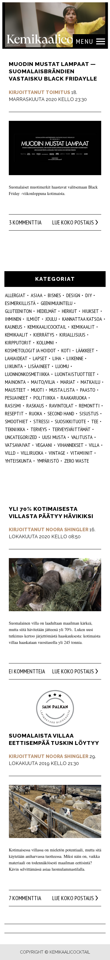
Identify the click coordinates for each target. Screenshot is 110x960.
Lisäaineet (39, 366)
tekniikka (15, 429)
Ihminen (13, 319)
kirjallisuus (72, 334)
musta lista (62, 389)
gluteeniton (18, 311)
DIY (88, 295)
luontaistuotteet (75, 374)
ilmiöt (33, 319)
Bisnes (54, 295)
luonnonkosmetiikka (27, 374)
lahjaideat (16, 358)
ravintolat (61, 405)
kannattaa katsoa (82, 319)
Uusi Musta (54, 437)
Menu (84, 41)
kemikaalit (83, 326)
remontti (89, 405)
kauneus (13, 326)
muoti (37, 389)
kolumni (45, 342)
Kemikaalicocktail (47, 326)
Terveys (39, 429)
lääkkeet (85, 350)
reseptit (14, 413)
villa (94, 445)
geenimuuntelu (56, 303)
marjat (67, 382)
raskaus (35, 405)
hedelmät (47, 311)
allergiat (15, 295)
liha (57, 358)
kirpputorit (18, 342)
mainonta (15, 382)
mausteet (15, 389)
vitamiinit (81, 452)
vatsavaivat (18, 445)
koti (66, 350)
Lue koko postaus (73, 222)
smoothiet (16, 421)
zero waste (76, 460)
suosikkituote (70, 421)
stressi (41, 421)
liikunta (14, 366)
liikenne (75, 358)
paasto (87, 389)
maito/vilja (43, 382)
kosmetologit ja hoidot (30, 350)
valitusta (82, 437)
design (73, 295)
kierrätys (43, 334)
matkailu (90, 382)
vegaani (44, 445)
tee (94, 421)
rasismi (13, 405)
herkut (69, 311)
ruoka (35, 413)
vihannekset (70, 445)
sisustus (89, 413)
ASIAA (37, 295)
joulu (51, 319)
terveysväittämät (71, 429)
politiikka (44, 397)
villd (10, 452)
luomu (62, 366)
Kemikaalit (16, 334)
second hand (61, 413)
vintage (57, 452)
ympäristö (48, 460)
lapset (40, 358)
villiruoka (32, 452)
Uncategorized (21, 437)
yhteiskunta (18, 460)
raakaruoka (74, 397)
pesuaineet (16, 397)
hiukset (90, 311)
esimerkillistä (20, 303)
